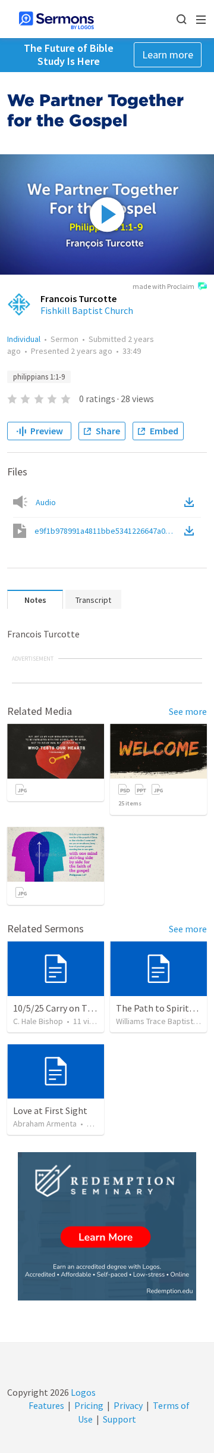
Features (46, 1405)
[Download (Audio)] (191, 502)
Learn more (167, 54)
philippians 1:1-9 (39, 377)
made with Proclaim (163, 286)
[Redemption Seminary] (107, 1226)
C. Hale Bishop (38, 1021)
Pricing (88, 1405)
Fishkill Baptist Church (86, 310)
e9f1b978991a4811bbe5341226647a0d (108, 530)
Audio (46, 502)
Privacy (128, 1405)
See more (188, 711)
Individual (23, 339)
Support (119, 1419)
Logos (82, 1392)
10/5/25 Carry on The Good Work (78, 1008)
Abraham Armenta (45, 1123)
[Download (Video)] (191, 531)
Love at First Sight (50, 1110)
